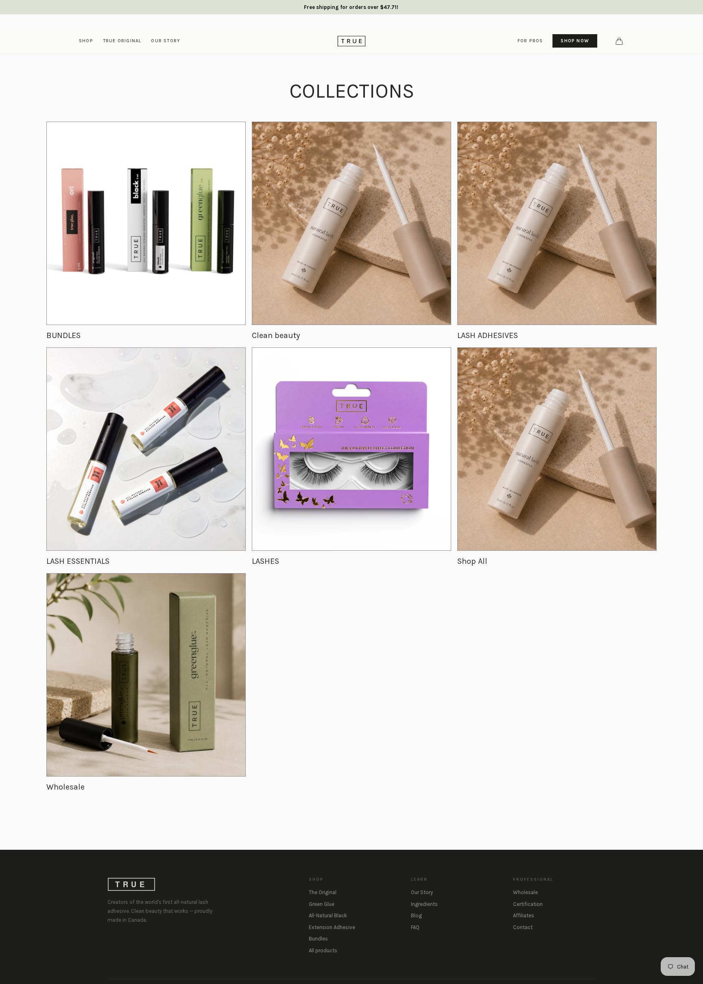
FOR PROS (530, 41)
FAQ (415, 927)
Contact (523, 927)
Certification (528, 904)
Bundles (318, 939)
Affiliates (523, 915)
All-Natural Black (328, 915)
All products (323, 950)
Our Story (422, 892)
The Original (322, 892)
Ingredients (424, 904)
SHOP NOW (575, 41)
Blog (416, 915)
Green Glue (321, 904)
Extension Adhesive (332, 927)
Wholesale (525, 892)
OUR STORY (165, 41)
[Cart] (619, 41)
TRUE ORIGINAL (122, 41)
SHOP (86, 41)
